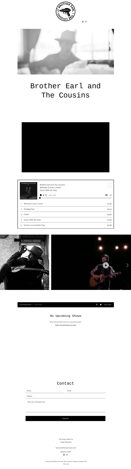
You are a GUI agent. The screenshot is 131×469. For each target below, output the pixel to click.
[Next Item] (127, 265)
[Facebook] (86, 22)
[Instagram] (83, 22)
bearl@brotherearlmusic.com (66, 448)
